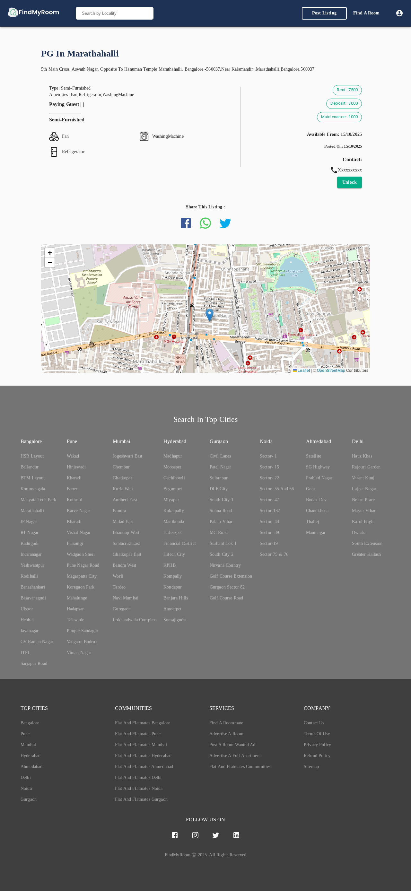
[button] (210, 315)
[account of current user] (399, 13)
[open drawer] (33, 13)
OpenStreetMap (331, 370)
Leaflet (303, 370)
